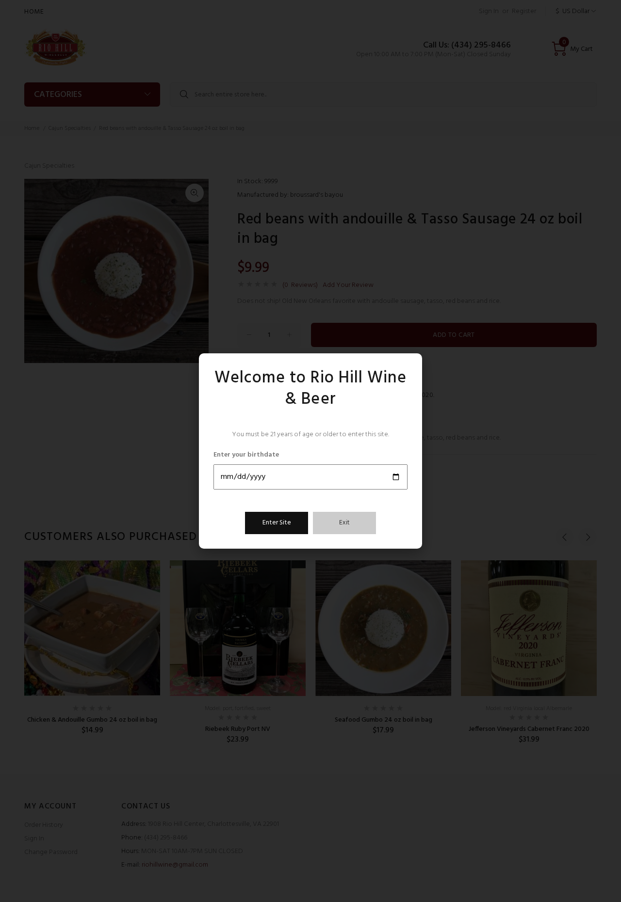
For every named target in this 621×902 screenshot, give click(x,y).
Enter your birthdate (246, 455)
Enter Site (276, 522)
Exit (344, 522)
